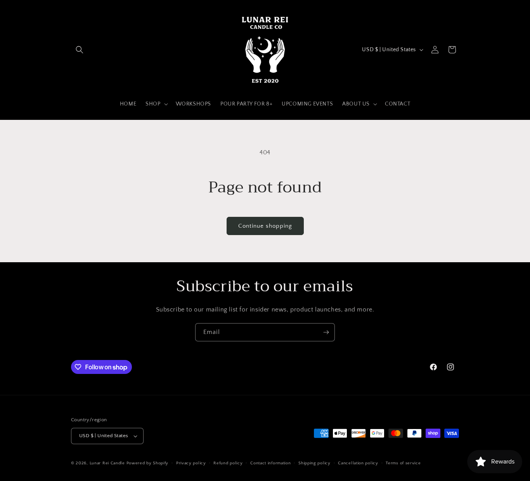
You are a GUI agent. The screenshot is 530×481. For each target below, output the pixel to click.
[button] (79, 49)
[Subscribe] (325, 332)
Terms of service (403, 463)
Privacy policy (191, 463)
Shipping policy (314, 463)
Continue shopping (265, 226)
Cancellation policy (358, 463)
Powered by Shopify (147, 463)
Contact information (270, 463)
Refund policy (227, 463)
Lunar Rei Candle (107, 463)
